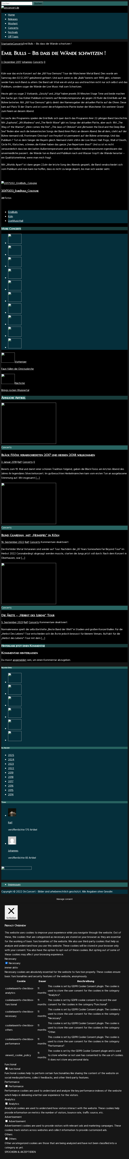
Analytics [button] (10, 1099)
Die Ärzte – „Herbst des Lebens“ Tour (27, 615)
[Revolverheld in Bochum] (15, 289)
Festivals (13, 32)
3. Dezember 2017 (11, 62)
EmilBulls (13, 212)
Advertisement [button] (13, 1117)
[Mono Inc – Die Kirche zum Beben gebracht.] (15, 740)
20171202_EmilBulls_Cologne (20, 190)
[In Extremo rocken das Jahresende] (15, 243)
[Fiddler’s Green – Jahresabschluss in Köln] (15, 266)
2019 (10, 773)
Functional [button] (10, 1064)
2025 (11, 755)
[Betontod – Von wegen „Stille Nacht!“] (15, 729)
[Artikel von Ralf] (12, 816)
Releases (13, 19)
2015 (10, 790)
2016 (10, 786)
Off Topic (13, 37)
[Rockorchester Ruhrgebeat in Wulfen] (15, 255)
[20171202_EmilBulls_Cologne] (19, 183)
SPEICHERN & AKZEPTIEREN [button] (20, 1152)
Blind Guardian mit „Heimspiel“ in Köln (30, 535)
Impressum (14, 884)
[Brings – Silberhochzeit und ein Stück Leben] (15, 336)
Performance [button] (12, 1082)
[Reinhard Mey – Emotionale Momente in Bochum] (15, 705)
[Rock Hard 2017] (15, 682)
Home (11, 15)
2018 (10, 777)
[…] (38, 478)
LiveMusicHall (15, 221)
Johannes (27, 62)
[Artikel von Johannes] (12, 844)
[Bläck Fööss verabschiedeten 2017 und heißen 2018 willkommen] (28, 443)
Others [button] (8, 1134)
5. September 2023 (12, 622)
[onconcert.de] (10, 8)
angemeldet (19, 660)
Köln (10, 216)
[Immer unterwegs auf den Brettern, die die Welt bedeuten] (15, 324)
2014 (11, 795)
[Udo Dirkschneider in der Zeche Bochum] (15, 347)
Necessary (14, 963)
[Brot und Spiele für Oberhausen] (15, 278)
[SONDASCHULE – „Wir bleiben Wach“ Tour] (15, 301)
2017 (10, 781)
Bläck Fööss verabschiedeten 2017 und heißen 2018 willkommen (48, 455)
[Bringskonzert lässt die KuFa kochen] (15, 313)
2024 (11, 760)
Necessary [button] (10, 959)
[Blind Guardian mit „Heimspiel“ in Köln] (28, 523)
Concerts (13, 28)
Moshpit (13, 24)
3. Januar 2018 (9, 462)
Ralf (19, 462)
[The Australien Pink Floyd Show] (15, 717)
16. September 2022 (12, 542)
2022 (11, 768)
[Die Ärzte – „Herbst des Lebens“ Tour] (28, 603)
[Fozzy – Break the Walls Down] (15, 694)
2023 (11, 764)
